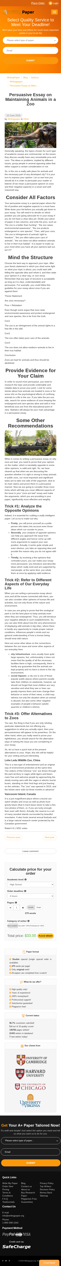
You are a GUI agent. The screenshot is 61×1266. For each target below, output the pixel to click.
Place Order (38, 3)
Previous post (13, 837)
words (30, 913)
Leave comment (30, 851)
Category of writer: (17, 921)
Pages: (11, 902)
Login (55, 3)
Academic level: (15, 879)
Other (26, 119)
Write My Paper (10, 1183)
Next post (49, 837)
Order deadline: (15, 891)
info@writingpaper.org (13, 1215)
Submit (30, 60)
